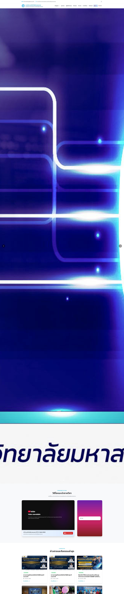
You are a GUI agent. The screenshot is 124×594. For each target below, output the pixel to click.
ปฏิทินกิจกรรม (69, 5)
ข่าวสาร (79, 5)
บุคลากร (62, 5)
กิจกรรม (75, 5)
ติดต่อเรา (91, 5)
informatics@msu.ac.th (28, 1)
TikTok (81, 518)
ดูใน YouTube (69, 533)
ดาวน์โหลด (85, 5)
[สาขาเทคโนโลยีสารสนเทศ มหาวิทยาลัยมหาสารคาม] (101, 1)
